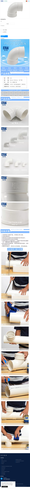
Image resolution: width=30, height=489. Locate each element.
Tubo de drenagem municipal (5, 471)
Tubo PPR (2, 470)
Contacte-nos (18, 462)
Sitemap (2, 463)
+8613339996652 (6, 479)
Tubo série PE (3, 467)
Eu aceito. (4, 486)
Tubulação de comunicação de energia (6, 466)
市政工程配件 (3, 474)
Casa (2, 459)
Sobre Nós (2, 462)
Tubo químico (3, 472)
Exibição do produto (18, 459)
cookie (5, 482)
